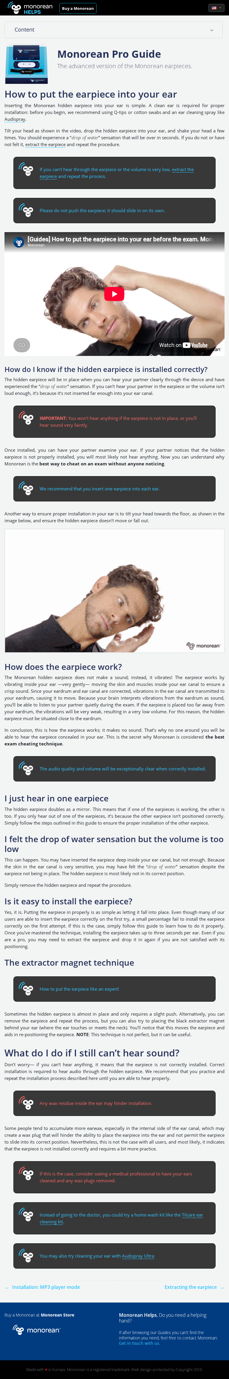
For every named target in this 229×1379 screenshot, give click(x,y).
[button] (216, 8)
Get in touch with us (139, 1343)
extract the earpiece (45, 144)
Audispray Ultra (138, 1256)
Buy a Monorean (78, 8)
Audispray (14, 119)
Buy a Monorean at (39, 1315)
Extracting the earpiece (191, 1287)
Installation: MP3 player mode (46, 1287)
